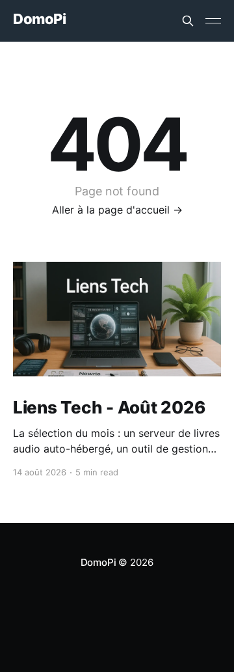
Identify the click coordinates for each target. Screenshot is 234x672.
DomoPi (39, 19)
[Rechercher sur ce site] (187, 20)
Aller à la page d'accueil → (117, 209)
